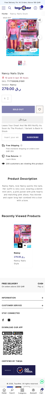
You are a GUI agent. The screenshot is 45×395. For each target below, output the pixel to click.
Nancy (13, 84)
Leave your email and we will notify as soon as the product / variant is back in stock (22, 128)
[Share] (39, 20)
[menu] (3, 8)
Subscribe (33, 137)
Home (5, 13)
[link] (4, 391)
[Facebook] (3, 320)
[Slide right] (39, 37)
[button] (10, 8)
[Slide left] (6, 37)
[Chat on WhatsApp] (42, 381)
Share (39, 20)
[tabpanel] (22, 245)
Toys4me (17, 384)
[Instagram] (9, 320)
